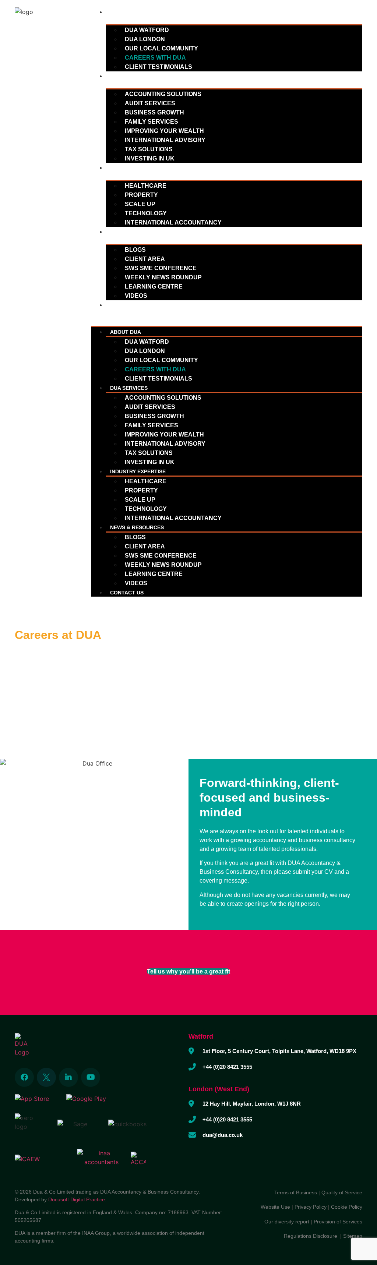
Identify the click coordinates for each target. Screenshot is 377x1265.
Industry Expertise (138, 168)
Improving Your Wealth (164, 131)
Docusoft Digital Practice (76, 1199)
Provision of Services (338, 1222)
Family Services (151, 122)
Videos (136, 296)
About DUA (125, 12)
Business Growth (154, 112)
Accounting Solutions (163, 94)
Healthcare (145, 186)
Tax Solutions (149, 149)
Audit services (150, 103)
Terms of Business (295, 1192)
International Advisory (165, 140)
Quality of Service (341, 1192)
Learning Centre (154, 286)
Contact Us (127, 305)
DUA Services (129, 76)
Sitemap (352, 1236)
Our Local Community (161, 48)
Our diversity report (287, 1222)
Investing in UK (150, 158)
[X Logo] (46, 1077)
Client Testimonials (158, 67)
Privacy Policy (311, 1207)
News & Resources (137, 232)
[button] (226, 313)
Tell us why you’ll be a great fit (188, 971)
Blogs (135, 250)
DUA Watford (147, 30)
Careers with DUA (155, 57)
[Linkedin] (68, 1077)
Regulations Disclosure (312, 1236)
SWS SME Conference (161, 268)
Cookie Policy (346, 1207)
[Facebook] (24, 1077)
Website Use (275, 1207)
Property (141, 195)
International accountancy (173, 222)
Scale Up (140, 204)
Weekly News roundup (163, 277)
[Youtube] (90, 1077)
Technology (146, 213)
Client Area (145, 259)
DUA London (145, 39)
